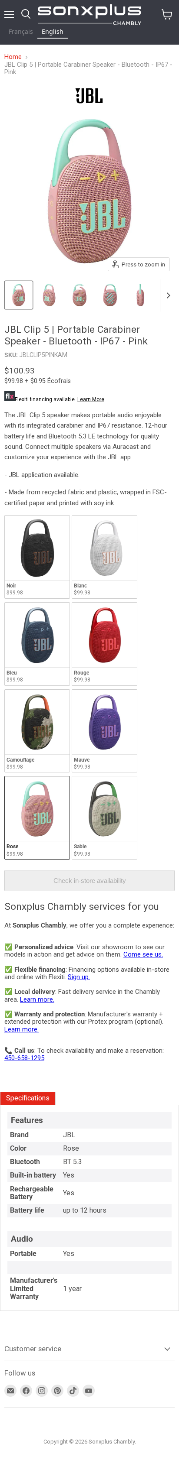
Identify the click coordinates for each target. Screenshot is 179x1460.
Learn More (90, 399)
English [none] (52, 31)
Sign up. (79, 977)
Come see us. (143, 954)
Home (13, 57)
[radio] (37, 557)
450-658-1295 (24, 1058)
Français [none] (21, 31)
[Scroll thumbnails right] (167, 295)
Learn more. (37, 999)
